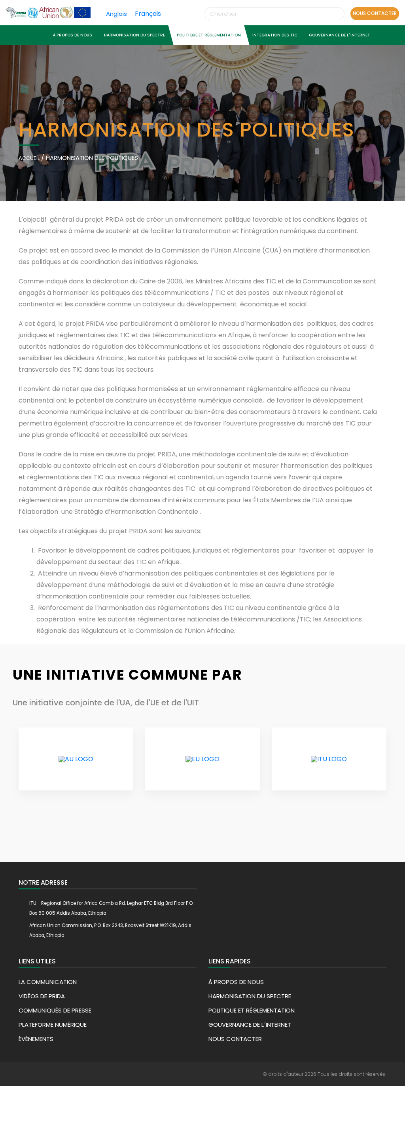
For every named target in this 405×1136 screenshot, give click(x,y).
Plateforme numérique (53, 1024)
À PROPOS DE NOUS (72, 35)
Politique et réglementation (208, 35)
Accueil (29, 158)
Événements (36, 1039)
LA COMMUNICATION (48, 982)
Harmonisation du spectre (134, 35)
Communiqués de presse (55, 1010)
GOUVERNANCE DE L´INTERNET (339, 35)
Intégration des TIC (274, 35)
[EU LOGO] (202, 759)
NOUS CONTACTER (375, 13)
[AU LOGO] (76, 759)
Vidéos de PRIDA (42, 996)
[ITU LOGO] (329, 759)
